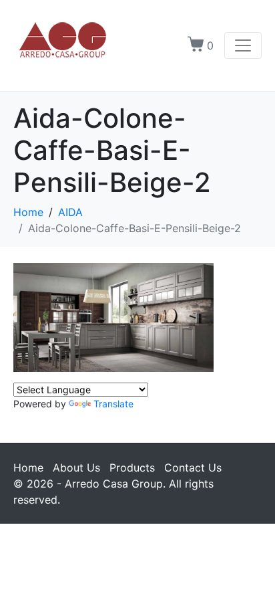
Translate (113, 403)
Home (28, 467)
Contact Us (193, 467)
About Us (76, 467)
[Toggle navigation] (243, 45)
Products (132, 467)
